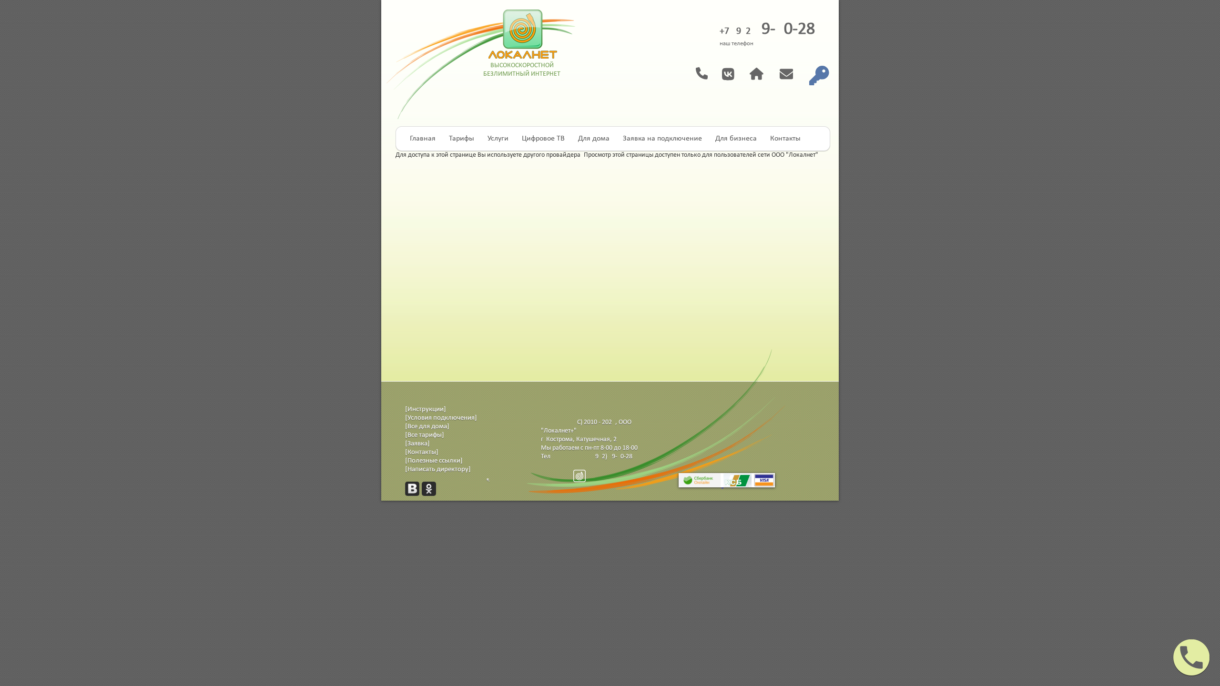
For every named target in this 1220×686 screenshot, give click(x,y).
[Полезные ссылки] (434, 460)
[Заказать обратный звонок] (709, 73)
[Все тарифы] (424, 435)
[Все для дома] (427, 426)
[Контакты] (421, 452)
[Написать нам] (795, 73)
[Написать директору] (438, 469)
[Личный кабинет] (826, 73)
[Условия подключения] (441, 418)
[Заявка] (417, 443)
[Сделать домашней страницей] (765, 73)
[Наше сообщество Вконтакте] (735, 79)
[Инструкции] (425, 409)
